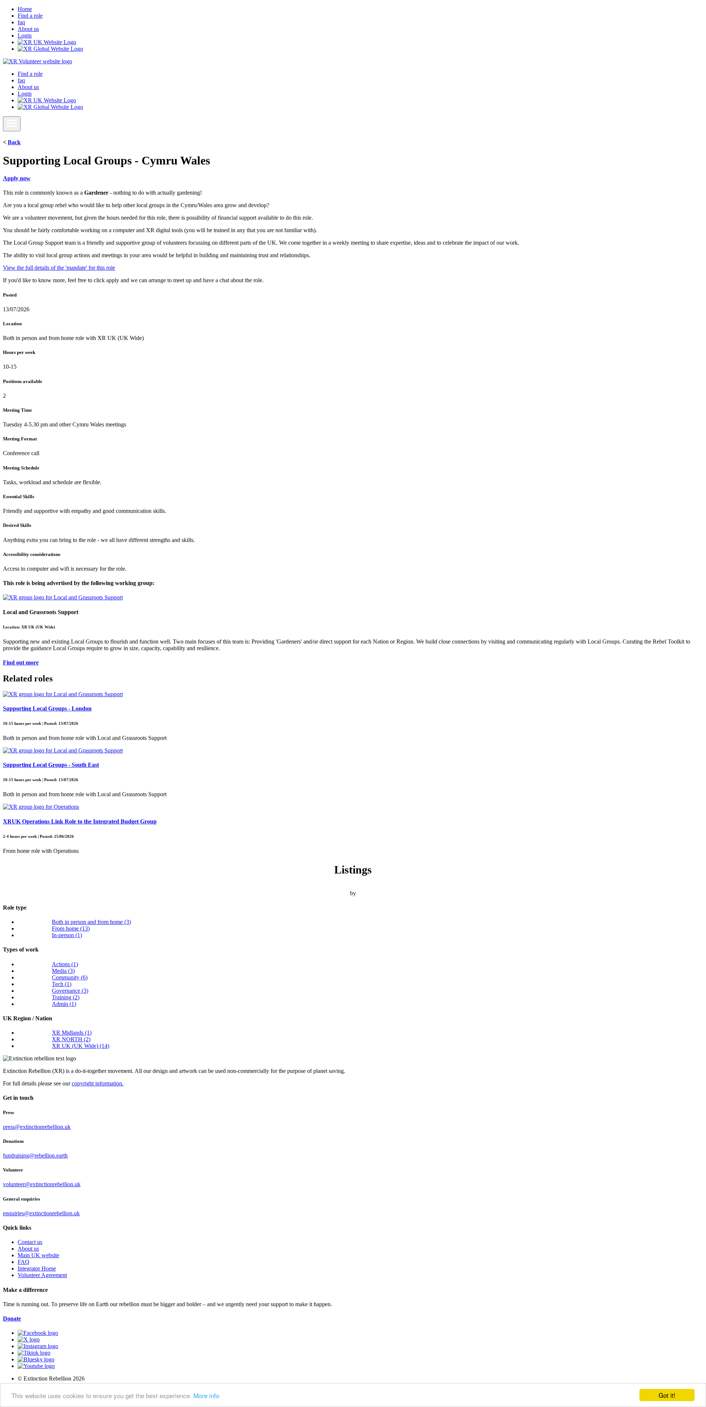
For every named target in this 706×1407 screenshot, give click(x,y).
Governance (70, 991)
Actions (65, 964)
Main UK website (38, 1255)
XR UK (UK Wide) (80, 1046)
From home (71, 928)
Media (63, 971)
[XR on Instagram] (38, 1346)
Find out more (21, 662)
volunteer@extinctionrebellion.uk (42, 1184)
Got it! (667, 1395)
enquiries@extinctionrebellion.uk (41, 1213)
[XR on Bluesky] (36, 1359)
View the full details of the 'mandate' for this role (59, 268)
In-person (67, 935)
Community (70, 977)
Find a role (30, 16)
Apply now (17, 178)
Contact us (30, 1242)
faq (21, 22)
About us (28, 29)
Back (14, 142)
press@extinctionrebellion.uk (37, 1127)
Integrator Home (37, 1268)
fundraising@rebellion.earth (35, 1155)
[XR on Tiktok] (34, 1353)
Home (25, 9)
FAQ (23, 1262)
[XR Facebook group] (38, 1333)
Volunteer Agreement (42, 1275)
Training (65, 997)
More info (206, 1395)
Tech (61, 984)
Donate (12, 1318)
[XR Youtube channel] (36, 1366)
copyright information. (98, 1083)
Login (25, 35)
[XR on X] (29, 1339)
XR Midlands (72, 1032)
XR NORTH (71, 1039)
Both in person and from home (91, 922)
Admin (64, 1004)
